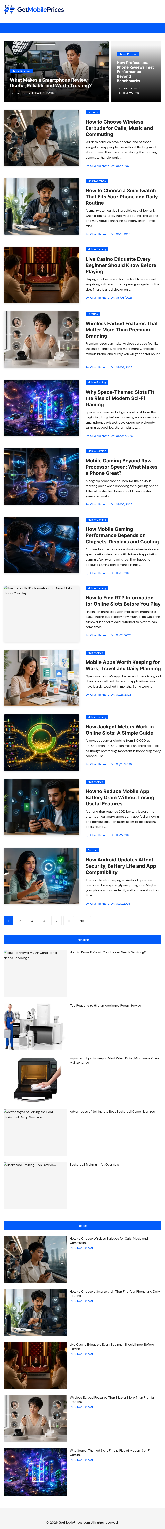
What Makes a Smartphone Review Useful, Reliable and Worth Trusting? (51, 82)
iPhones (124, 58)
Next (83, 921)
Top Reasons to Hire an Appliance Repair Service (105, 1005)
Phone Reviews (21, 71)
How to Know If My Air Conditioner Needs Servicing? (108, 952)
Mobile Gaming (97, 249)
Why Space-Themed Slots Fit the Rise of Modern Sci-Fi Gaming (120, 398)
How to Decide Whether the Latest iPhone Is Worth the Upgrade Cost (135, 74)
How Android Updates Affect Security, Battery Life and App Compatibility (121, 866)
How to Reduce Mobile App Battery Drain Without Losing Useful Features (120, 797)
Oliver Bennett (23, 93)
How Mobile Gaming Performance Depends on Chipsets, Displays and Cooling (122, 535)
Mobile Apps (95, 652)
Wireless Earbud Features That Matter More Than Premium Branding (122, 330)
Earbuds (93, 112)
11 (69, 921)
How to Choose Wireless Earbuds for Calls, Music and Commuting (119, 128)
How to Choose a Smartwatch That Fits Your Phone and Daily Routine (122, 197)
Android (92, 850)
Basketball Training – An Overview (94, 1164)
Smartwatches (97, 181)
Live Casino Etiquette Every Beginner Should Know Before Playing (121, 265)
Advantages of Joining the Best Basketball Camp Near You (112, 1111)
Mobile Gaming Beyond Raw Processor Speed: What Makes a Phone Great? (121, 467)
